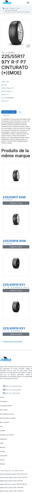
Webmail (2, 464)
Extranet (2, 451)
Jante (1, 443)
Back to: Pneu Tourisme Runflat (13, 341)
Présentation (3, 401)
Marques (2, 447)
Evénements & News (6, 405)
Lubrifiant (2, 430)
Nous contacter (4, 422)
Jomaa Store (3, 455)
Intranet (2, 460)
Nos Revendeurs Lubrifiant (8, 418)
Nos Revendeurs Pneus (7, 414)
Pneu (1, 426)
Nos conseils (3, 410)
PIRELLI (3, 52)
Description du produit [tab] (9, 112)
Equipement (3, 439)
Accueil (2, 397)
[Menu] (28, 2)
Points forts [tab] (6, 115)
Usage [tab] (20, 112)
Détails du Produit (16, 203)
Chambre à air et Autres (7, 435)
